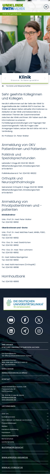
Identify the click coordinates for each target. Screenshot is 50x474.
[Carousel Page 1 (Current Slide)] (1, 33)
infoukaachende (9, 397)
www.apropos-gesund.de (15, 457)
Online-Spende (7, 369)
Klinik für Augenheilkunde (12, 14)
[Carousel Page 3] (1, 36)
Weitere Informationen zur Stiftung (14, 373)
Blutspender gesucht (12, 447)
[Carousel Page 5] (1, 40)
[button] (5, 78)
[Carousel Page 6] (1, 41)
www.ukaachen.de (9, 400)
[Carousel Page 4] (1, 38)
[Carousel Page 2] (1, 34)
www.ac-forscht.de (12, 467)
